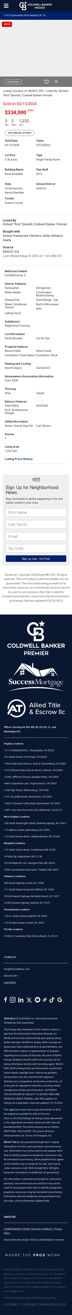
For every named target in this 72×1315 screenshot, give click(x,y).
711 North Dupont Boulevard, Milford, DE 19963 (29, 889)
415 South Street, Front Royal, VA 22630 (26, 757)
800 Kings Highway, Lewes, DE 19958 (24, 883)
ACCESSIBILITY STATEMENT (20, 1304)
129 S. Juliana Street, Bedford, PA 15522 (26, 916)
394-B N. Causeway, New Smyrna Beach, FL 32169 (31, 936)
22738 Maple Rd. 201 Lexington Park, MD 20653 (30, 863)
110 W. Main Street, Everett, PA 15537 (24, 923)
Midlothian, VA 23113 (33, 810)
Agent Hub (10, 1216)
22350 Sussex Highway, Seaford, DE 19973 (27, 903)
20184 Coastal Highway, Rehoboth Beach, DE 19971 (32, 896)
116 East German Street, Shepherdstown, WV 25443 (32, 836)
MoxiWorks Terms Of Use (16, 1298)
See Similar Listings (19, 133)
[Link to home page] (36, 6)
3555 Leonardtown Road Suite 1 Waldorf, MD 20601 (32, 869)
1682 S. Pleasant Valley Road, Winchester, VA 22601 (32, 803)
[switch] (46, 82)
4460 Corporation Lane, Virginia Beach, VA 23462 (31, 783)
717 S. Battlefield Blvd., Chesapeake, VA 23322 (29, 750)
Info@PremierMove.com (17, 969)
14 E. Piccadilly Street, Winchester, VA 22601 (28, 796)
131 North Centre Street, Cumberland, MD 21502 (30, 849)
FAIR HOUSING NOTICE (52, 1304)
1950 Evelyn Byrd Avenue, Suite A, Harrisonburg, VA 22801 (35, 763)
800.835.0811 (11, 976)
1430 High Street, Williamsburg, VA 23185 (27, 790)
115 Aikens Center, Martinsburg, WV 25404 (27, 830)
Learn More (10, 982)
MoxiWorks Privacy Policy (43, 1298)
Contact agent (13, 82)
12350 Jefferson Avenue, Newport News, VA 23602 (32, 777)
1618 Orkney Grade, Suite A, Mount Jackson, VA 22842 (34, 770)
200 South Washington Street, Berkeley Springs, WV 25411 (36, 823)
